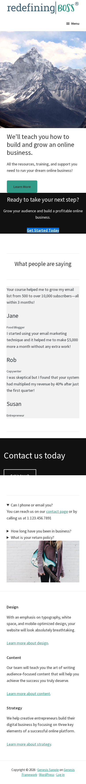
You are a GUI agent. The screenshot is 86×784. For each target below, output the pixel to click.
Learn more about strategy (29, 744)
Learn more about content (28, 693)
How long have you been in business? (41, 531)
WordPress (46, 775)
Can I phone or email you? (32, 505)
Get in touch (20, 475)
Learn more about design (27, 643)
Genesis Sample (48, 770)
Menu (75, 23)
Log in (60, 775)
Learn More (22, 186)
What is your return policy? (32, 537)
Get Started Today (43, 230)
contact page (57, 511)
